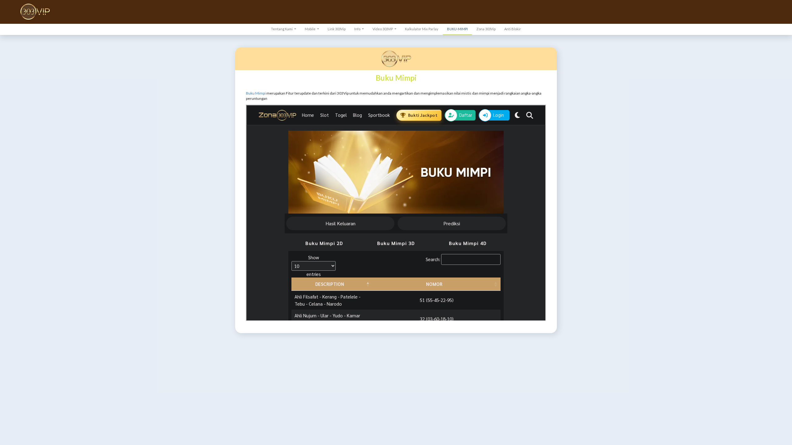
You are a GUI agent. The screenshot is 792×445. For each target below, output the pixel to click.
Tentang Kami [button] (282, 29)
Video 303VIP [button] (383, 29)
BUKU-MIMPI (457, 29)
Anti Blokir (512, 29)
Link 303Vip (337, 29)
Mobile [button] (310, 29)
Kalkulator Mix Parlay (421, 29)
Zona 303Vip (486, 29)
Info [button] (357, 29)
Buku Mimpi (256, 93)
